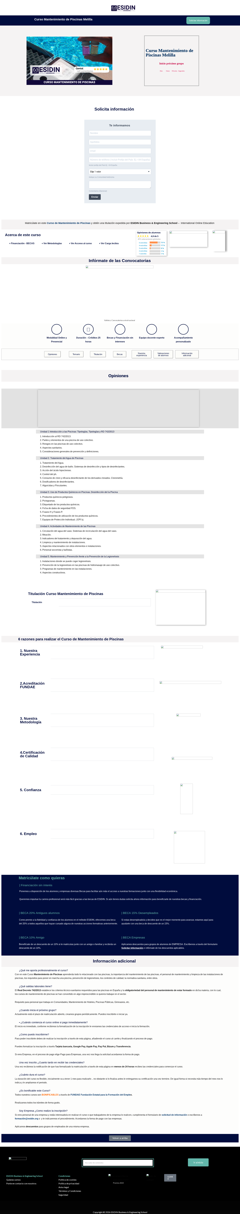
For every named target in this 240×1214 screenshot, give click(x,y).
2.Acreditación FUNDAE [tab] (32, 685)
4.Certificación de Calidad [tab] (32, 754)
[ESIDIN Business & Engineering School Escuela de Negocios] (123, 7)
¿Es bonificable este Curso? (34, 1090)
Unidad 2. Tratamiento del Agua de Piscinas (61, 458)
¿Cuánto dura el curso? (32, 1074)
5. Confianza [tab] (30, 790)
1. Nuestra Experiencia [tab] (30, 652)
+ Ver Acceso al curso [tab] (80, 243)
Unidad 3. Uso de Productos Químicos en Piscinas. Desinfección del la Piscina (79, 492)
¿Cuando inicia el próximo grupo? (37, 1010)
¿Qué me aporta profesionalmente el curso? (43, 970)
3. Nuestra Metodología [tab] (30, 720)
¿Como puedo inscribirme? (34, 1034)
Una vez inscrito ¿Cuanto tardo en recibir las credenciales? (51, 1062)
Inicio (100, 7)
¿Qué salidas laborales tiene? (35, 986)
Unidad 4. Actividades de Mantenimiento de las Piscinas (67, 526)
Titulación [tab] (37, 602)
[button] (118, 393)
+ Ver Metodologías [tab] (52, 243)
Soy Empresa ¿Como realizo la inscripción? (43, 1110)
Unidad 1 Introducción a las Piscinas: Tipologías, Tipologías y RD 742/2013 (77, 431)
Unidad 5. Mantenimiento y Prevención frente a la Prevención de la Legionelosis (79, 556)
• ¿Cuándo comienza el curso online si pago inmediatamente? (53, 1022)
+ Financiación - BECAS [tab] (21, 243)
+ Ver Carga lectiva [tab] (109, 243)
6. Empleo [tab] (28, 834)
